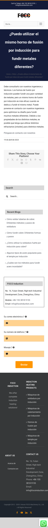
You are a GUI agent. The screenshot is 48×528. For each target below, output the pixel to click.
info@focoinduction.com (24, 5)
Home (8, 74)
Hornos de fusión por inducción (32, 426)
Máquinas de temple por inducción (33, 439)
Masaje (8, 347)
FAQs (14, 74)
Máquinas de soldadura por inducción (34, 398)
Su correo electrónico (14, 316)
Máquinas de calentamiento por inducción (34, 412)
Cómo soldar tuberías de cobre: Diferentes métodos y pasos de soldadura (21, 223)
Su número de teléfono (15, 332)
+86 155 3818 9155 (21, 300)
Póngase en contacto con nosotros (19, 133)
